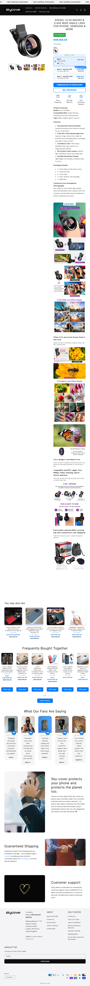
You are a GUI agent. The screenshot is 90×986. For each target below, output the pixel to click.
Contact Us (50, 919)
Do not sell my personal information (76, 938)
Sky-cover (47, 983)
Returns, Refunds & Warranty (74, 927)
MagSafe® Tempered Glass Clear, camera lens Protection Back (76, 629)
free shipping (25, 859)
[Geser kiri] (6, 67)
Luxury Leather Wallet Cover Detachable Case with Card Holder (7, 669)
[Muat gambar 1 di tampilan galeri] (12, 67)
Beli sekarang (70, 90)
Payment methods (74, 931)
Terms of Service (52, 926)
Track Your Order (73, 919)
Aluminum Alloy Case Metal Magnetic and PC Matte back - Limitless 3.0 (22, 670)
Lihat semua (45, 701)
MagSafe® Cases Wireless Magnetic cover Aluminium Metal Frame (83, 670)
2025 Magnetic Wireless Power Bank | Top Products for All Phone (52, 670)
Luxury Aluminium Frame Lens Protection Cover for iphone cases (37, 670)
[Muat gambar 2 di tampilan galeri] (19, 67)
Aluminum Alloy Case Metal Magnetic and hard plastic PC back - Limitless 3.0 (34, 630)
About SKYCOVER (52, 916)
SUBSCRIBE (45, 961)
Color (55, 47)
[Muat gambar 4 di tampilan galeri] (34, 67)
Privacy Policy (51, 922)
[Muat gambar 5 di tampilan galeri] (41, 67)
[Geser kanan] (47, 67)
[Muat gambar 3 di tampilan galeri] (26, 67)
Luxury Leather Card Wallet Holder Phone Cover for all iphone (68, 670)
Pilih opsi (7, 689)
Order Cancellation (74, 922)
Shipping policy (73, 934)
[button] (29, 8)
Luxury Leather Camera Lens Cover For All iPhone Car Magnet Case (55, 629)
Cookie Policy (51, 929)
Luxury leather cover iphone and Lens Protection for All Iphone (13, 629)
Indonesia (9, 977)
